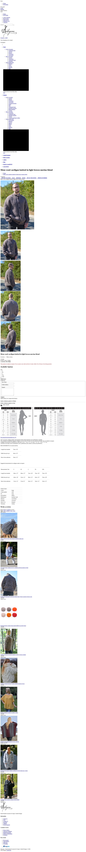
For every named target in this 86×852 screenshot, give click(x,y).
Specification (8, 437)
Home (4, 173)
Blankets (10, 63)
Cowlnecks (11, 54)
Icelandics (11, 61)
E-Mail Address (5, 384)
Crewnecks (11, 55)
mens (14, 510)
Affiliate (5, 823)
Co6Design (8, 850)
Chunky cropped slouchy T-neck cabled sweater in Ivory (13, 683)
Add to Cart (3, 541)
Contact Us (5, 821)
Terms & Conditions (7, 831)
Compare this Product (12, 398)
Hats (10, 68)
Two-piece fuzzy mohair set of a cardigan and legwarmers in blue (14, 567)
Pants (10, 125)
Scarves (10, 66)
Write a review (9, 357)
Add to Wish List (4, 398)
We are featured (6, 824)
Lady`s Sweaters (9, 49)
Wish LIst (5, 842)
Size (1, 369)
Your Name (4, 382)
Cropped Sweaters (12, 103)
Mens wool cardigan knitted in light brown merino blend (15, 174)
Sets (9, 105)
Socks (10, 65)
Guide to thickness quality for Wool (8, 403)
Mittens (10, 124)
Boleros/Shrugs (12, 109)
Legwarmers (11, 120)
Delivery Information (7, 833)
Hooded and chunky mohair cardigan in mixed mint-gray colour (14, 770)
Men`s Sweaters (9, 56)
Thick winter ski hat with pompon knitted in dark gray (12, 538)
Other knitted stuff (10, 62)
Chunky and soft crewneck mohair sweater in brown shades (13, 654)
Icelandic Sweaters (13, 108)
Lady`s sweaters (9, 97)
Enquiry (3, 387)
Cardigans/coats (12, 50)
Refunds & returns (7, 832)
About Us (5, 818)
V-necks (10, 110)
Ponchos (10, 67)
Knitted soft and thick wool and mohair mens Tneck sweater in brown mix (16, 596)
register (8, 509)
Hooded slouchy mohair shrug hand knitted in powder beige (13, 625)
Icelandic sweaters (12, 115)
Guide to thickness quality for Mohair (8, 401)
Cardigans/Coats (12, 60)
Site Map (5, 822)
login (4, 509)
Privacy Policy (6, 830)
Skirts (10, 104)
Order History (6, 841)
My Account (6, 840)
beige (11, 510)
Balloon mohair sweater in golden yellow (9, 712)
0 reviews (3, 357)
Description (3, 437)
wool (4, 510)
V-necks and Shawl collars (14, 117)
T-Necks (10, 51)
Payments (5, 835)
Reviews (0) (13, 437)
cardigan (8, 510)
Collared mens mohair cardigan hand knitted (10, 799)
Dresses (10, 53)
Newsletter (5, 843)
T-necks (10, 57)
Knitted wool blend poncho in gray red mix (10, 741)
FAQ (4, 820)
